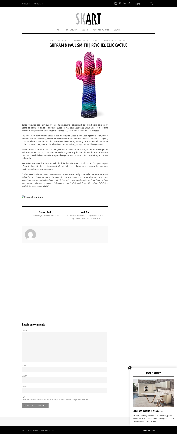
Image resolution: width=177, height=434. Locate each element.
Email (24, 376)
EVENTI (117, 30)
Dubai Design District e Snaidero (45, 215)
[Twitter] (124, 3)
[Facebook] (129, 3)
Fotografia (71, 30)
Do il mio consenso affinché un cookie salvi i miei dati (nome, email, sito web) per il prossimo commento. (55, 400)
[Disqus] (65, 285)
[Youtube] (120, 3)
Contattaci (38, 4)
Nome (24, 365)
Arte (59, 30)
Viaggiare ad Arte (101, 30)
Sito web (25, 386)
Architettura (56, 40)
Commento (25, 330)
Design (85, 30)
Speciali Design (108, 40)
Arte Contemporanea (76, 40)
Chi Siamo (26, 4)
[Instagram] (116, 3)
